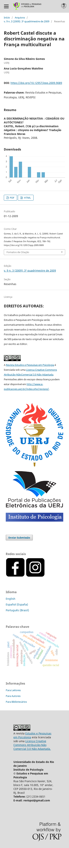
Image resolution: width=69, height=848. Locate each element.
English (10, 598)
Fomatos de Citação (18, 252)
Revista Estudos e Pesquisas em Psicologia (30, 365)
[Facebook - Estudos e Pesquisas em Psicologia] (45, 576)
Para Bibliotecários (16, 701)
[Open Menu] (6, 6)
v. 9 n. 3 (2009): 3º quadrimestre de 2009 (26, 21)
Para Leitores (13, 690)
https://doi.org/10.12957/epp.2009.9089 (36, 83)
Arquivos (20, 17)
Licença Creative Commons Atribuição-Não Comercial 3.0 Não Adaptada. (32, 745)
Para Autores (13, 696)
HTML (27, 197)
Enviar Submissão (19, 537)
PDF (11, 197)
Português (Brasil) (17, 610)
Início (7, 17)
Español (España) (17, 604)
